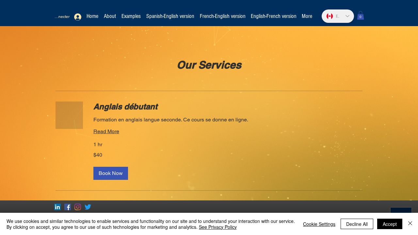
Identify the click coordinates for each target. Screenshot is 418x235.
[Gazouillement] (88, 207)
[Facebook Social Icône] (67, 207)
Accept (390, 224)
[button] (360, 15)
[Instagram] (77, 207)
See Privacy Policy (218, 227)
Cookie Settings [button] (319, 224)
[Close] (410, 224)
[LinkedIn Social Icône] (57, 207)
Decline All (357, 224)
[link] (227, 107)
